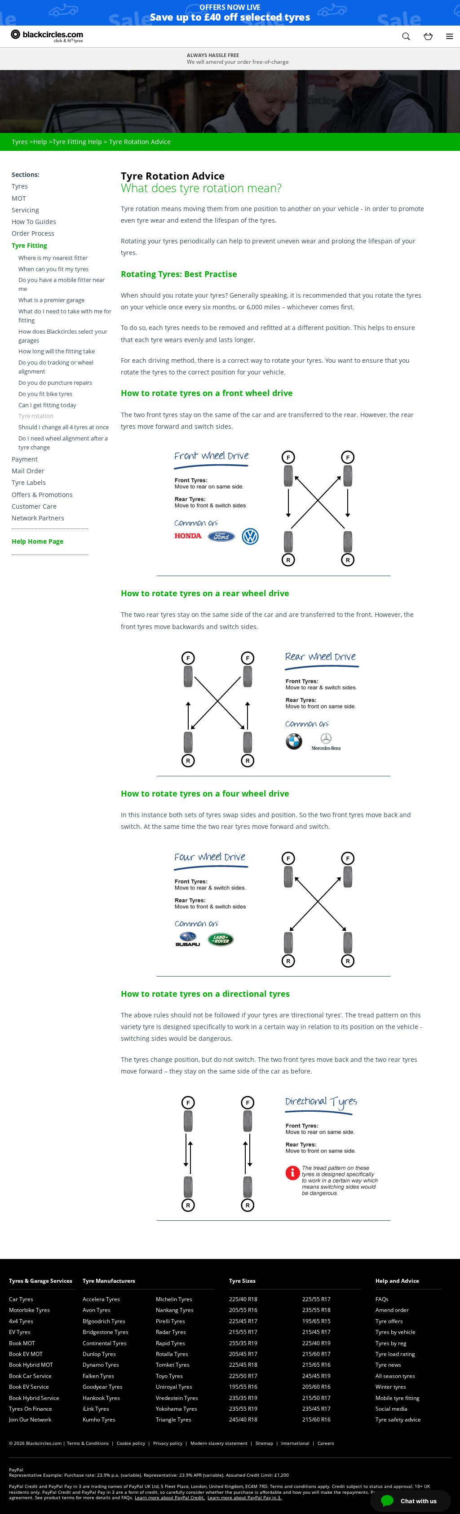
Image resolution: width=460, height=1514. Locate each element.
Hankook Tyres (101, 1398)
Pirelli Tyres (170, 1321)
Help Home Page (37, 541)
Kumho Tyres (99, 1419)
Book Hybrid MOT (31, 1365)
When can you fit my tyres (53, 269)
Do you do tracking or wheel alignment (55, 367)
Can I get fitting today (47, 405)
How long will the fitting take (56, 351)
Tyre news (388, 1365)
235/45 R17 (316, 1409)
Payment (25, 459)
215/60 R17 (316, 1354)
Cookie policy (131, 1443)
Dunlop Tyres (99, 1354)
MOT (19, 198)
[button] (406, 36)
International (295, 1443)
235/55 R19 (243, 1409)
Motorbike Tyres (29, 1310)
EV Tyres (20, 1332)
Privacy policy (167, 1443)
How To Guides (34, 221)
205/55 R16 (243, 1310)
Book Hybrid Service (34, 1398)
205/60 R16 (316, 1387)
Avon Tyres (97, 1310)
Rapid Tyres (170, 1343)
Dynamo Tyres (101, 1365)
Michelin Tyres (174, 1299)
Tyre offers (389, 1321)
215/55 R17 (243, 1332)
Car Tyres (21, 1299)
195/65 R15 (316, 1321)
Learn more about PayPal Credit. (170, 1497)
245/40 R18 (243, 1419)
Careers (326, 1443)
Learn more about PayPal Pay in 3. (245, 1497)
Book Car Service (30, 1376)
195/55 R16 (243, 1387)
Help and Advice (397, 1281)
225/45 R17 (243, 1321)
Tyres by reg (391, 1343)
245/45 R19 (316, 1376)
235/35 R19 (243, 1398)
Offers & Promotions (42, 494)
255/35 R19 (243, 1343)
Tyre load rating (395, 1354)
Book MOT (22, 1343)
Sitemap (264, 1443)
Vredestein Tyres (177, 1398)
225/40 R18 (243, 1299)
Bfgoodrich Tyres (104, 1321)
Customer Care (34, 506)
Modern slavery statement (219, 1443)
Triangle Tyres (173, 1419)
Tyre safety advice (398, 1419)
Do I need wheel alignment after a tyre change (63, 443)
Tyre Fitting (29, 245)
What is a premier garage (51, 300)
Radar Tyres (171, 1332)
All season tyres (395, 1376)
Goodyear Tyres (103, 1387)
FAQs (382, 1299)
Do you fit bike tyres (45, 394)
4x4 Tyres (21, 1321)
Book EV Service (29, 1387)
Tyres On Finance (30, 1409)
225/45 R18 (243, 1365)
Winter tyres (391, 1387)
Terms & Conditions (88, 1443)
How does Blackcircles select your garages (62, 336)
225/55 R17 (316, 1299)
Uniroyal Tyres (174, 1387)
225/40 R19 (316, 1343)
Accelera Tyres (101, 1299)
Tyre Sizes (242, 1281)
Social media (391, 1409)
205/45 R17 (243, 1354)
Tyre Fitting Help (77, 141)
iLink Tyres (96, 1409)
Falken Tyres (98, 1376)
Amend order (392, 1310)
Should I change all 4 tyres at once (63, 427)
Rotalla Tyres (172, 1354)
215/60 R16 (316, 1419)
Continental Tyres (105, 1343)
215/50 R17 (316, 1398)
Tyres (20, 141)
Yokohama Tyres (176, 1409)
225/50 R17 (243, 1376)
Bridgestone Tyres (105, 1332)
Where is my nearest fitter (53, 258)
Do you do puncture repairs (55, 383)
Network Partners (38, 518)
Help (40, 141)
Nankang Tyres (175, 1310)
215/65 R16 (316, 1365)
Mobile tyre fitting (398, 1398)
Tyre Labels (29, 482)
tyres (217, 295)
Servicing (25, 210)
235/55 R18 (316, 1310)
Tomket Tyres (173, 1365)
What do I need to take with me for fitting (64, 316)
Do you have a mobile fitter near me (61, 284)
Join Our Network (30, 1419)
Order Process (33, 233)
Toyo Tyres (169, 1376)
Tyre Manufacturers (109, 1281)
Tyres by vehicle (396, 1332)
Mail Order (28, 471)
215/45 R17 (316, 1332)
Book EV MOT (26, 1354)
